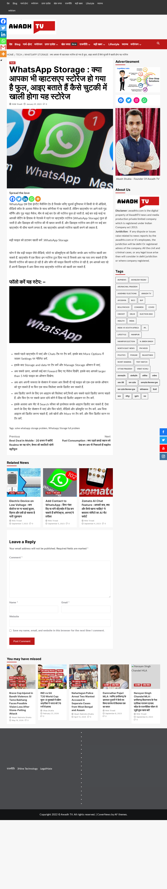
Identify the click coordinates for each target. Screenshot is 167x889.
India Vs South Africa (128, 328)
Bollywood (123, 307)
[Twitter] (19, 199)
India (131, 321)
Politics (121, 355)
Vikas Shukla (48, 710)
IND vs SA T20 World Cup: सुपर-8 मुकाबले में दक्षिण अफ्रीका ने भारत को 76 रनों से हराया (50, 699)
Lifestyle (90, 3)
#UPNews (122, 280)
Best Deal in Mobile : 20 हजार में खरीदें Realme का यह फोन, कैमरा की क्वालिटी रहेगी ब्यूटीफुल (31, 443)
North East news (126, 348)
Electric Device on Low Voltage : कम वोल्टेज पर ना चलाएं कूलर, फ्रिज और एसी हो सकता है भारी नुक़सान (22, 508)
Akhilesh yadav (138, 280)
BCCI (133, 300)
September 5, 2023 (56, 523)
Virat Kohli (142, 369)
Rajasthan (147, 355)
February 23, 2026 (51, 713)
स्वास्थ (100, 3)
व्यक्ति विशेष (115, 685)
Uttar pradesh (125, 369)
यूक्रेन (137, 396)
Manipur (135, 335)
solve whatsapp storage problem (31, 428)
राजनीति (68, 3)
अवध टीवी (121, 382)
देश (8, 3)
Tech (12, 63)
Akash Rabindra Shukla (21, 717)
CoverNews (104, 814)
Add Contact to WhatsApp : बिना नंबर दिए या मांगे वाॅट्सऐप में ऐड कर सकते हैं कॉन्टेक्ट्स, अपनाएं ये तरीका (60, 508)
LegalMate (46, 768)
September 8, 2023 (113, 713)
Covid (151, 307)
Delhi (132, 314)
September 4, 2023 (92, 523)
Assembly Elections (127, 293)
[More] (38, 199)
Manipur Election (126, 341)
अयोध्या (154, 376)
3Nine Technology (27, 768)
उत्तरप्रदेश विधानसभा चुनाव (149, 382)
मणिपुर (128, 396)
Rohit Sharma (124, 362)
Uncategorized (47, 674)
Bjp (141, 300)
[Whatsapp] (31, 199)
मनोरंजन (34, 3)
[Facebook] (12, 199)
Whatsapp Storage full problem (64, 428)
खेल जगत (58, 3)
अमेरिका (144, 376)
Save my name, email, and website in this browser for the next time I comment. (59, 630)
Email (65, 602)
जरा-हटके (20, 493)
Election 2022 (146, 314)
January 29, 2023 (34, 104)
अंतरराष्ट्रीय (121, 376)
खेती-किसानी (45, 678)
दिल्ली (155, 389)
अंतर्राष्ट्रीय (133, 376)
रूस (145, 396)
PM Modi (143, 348)
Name (13, 602)
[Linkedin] (25, 199)
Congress (139, 307)
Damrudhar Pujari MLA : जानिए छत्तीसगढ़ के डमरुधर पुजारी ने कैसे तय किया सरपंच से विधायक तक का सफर (114, 699)
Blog (15, 3)
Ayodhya (122, 300)
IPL (145, 328)
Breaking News (16, 678)
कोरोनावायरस (144, 389)
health (121, 321)
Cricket (121, 314)
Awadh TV (146, 293)
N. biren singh (146, 341)
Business (77, 685)
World (59, 674)
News (59, 670)
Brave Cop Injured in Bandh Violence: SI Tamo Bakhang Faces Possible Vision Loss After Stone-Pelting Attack (21, 703)
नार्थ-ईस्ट (24, 3)
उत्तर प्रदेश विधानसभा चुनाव (126, 389)
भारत (119, 396)
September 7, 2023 (20, 523)
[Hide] (1, 60)
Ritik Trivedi (17, 104)
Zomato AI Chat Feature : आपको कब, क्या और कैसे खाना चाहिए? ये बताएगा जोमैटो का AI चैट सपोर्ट (96, 508)
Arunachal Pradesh (127, 287)
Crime (13, 681)
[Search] (158, 43)
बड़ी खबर (79, 3)
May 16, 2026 (17, 720)
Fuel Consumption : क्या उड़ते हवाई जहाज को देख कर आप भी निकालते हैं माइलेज (86, 440)
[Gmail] (3, 47)
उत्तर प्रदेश (46, 3)
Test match (141, 362)
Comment (16, 557)
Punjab (133, 355)
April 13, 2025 (80, 717)
